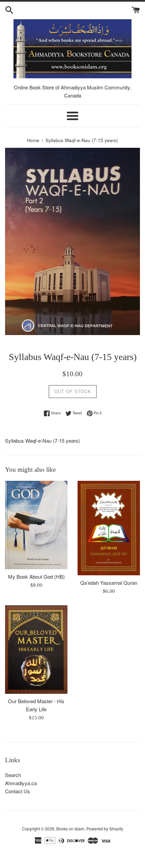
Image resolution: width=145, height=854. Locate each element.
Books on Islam (70, 828)
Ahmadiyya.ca (21, 783)
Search (13, 774)
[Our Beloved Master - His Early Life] (36, 649)
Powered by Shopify (104, 828)
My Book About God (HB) (36, 576)
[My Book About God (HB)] (36, 525)
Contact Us (17, 791)
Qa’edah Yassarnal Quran (108, 582)
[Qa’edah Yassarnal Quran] (109, 528)
